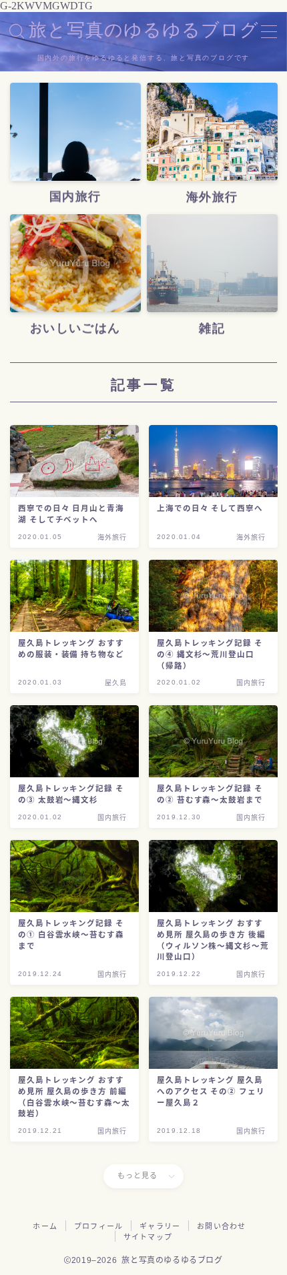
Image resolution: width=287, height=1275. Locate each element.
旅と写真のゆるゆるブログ (144, 31)
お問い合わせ (221, 1226)
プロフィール (98, 1226)
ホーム (45, 1226)
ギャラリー (159, 1226)
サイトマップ (147, 1237)
